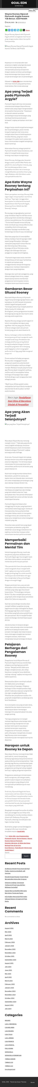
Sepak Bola (21, 831)
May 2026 (8, 932)
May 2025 (8, 974)
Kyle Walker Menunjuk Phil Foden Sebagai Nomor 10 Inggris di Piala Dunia (16, 899)
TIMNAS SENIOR (10, 1059)
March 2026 (9, 939)
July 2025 (8, 967)
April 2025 (8, 977)
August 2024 (9, 1005)
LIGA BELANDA (9, 1027)
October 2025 (9, 956)
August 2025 (9, 963)
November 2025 (10, 953)
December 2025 (10, 949)
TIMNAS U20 (9, 1062)
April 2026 (8, 935)
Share (28, 30)
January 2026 (9, 946)
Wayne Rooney (22, 838)
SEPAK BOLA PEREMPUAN (13, 1055)
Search (7, 852)
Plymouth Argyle (10, 838)
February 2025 (10, 984)
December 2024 (10, 991)
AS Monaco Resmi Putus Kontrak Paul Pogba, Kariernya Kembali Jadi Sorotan (17, 871)
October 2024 (9, 998)
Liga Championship (22, 836)
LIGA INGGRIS (9, 1031)
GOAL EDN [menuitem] (16, 81)
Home (33, 1082)
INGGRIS (7, 1020)
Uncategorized (10, 1069)
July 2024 (8, 1009)
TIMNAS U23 (9, 1066)
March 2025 (9, 981)
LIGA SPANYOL (9, 1045)
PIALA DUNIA (9, 1048)
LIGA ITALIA (8, 1034)
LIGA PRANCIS (9, 1041)
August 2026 (9, 928)
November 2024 (10, 995)
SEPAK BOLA (22, 22)
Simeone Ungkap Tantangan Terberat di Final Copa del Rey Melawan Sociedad (15, 885)
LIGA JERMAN (9, 1038)
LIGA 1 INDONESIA (10, 1024)
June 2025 (8, 970)
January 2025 (9, 988)
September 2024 (10, 1002)
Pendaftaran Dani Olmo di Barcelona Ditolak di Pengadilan (19, 401)
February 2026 (10, 942)
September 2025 (10, 960)
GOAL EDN (19, 3)
